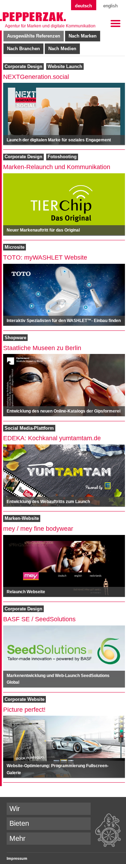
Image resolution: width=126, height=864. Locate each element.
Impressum (17, 858)
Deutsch (83, 5)
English (110, 5)
